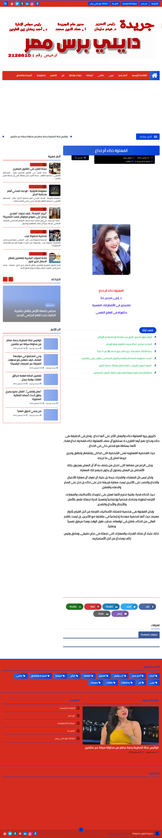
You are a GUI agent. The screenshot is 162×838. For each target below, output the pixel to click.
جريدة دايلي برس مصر (119, 833)
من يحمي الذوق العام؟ (29, 411)
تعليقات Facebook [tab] (149, 635)
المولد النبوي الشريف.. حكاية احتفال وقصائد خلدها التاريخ (125, 365)
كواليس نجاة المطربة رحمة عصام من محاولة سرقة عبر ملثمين (56, 136)
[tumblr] (22, 3)
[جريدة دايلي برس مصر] (81, 36)
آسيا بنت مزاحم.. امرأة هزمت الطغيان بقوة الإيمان (129, 344)
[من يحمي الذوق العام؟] (51, 415)
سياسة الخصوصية (130, 3)
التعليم (53, 75)
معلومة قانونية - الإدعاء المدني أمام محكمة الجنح (27, 193)
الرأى (73, 676)
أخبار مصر (122, 75)
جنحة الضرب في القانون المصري (30, 168)
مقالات (128, 161)
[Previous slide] (10, 279)
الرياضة (89, 75)
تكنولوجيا (41, 75)
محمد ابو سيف (151, 752)
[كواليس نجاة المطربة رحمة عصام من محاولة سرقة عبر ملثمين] (51, 344)
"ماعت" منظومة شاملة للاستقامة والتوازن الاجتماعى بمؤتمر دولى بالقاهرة (117, 358)
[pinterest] (20, 833)
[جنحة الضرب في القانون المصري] (54, 168)
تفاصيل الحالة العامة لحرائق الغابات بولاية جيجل (26, 377)
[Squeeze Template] (157, 833)
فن (63, 75)
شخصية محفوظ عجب (36, 236)
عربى (111, 75)
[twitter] (17, 3)
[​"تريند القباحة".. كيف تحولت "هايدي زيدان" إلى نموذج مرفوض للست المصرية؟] (54, 213)
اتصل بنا (115, 3)
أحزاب (152, 676)
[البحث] (5, 3)
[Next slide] (5, 279)
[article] (31, 304)
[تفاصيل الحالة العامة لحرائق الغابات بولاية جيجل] (51, 379)
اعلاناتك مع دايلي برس (99, 3)
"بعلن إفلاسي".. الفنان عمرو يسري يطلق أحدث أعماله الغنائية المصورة (23, 395)
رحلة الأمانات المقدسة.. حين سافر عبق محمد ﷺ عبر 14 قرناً (124, 351)
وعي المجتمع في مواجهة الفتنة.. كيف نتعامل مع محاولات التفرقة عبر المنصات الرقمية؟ (24, 360)
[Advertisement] (81, 110)
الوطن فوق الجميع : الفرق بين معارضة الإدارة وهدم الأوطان (125, 337)
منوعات (94, 682)
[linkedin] (27, 3)
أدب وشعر (118, 676)
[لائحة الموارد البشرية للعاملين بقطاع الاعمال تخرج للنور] (54, 257)
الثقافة (87, 676)
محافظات (125, 682)
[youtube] (12, 3)
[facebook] (37, 3)
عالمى (101, 75)
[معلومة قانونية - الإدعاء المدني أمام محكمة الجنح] (54, 190)
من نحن (144, 3)
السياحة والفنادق (24, 75)
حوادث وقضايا (75, 75)
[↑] (81, 829)
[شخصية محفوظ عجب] (54, 235)
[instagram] (32, 3)
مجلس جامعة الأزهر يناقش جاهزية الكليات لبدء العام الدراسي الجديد (35, 313)
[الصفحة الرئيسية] (154, 75)
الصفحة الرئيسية (143, 161)
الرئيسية (154, 3)
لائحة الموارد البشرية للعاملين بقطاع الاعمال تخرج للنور (27, 260)
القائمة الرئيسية (139, 75)
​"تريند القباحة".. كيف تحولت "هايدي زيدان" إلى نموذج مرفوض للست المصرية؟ (25, 215)
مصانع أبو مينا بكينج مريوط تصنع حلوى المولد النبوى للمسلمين (123, 373)
